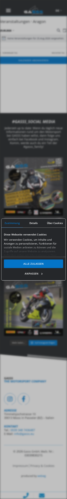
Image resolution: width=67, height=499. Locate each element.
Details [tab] (33, 223)
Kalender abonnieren (34, 60)
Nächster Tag (58, 53)
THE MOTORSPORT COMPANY (25, 381)
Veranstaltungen (15, 21)
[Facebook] (23, 399)
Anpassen (32, 273)
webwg (41, 476)
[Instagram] (10, 399)
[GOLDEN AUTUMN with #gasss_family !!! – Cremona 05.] (33, 186)
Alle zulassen (33, 263)
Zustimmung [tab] (12, 223)
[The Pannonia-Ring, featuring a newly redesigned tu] (33, 306)
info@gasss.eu (24, 434)
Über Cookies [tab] (55, 223)
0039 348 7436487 (22, 430)
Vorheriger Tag (9, 53)
